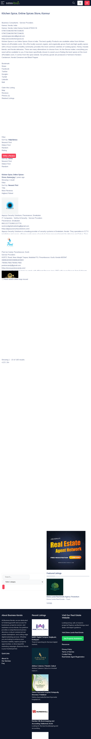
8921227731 (17, 223)
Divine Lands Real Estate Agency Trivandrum (63, 597)
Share (4, 66)
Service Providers (26, 23)
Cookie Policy (67, 654)
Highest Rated (7, 193)
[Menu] (2, 3)
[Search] (73, 3)
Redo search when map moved (16, 279)
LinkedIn (5, 79)
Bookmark (5, 63)
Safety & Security (20, 218)
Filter (4, 137)
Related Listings (8, 98)
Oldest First (6, 145)
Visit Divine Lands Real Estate (72, 632)
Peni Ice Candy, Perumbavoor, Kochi (15, 252)
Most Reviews (7, 191)
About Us (5, 658)
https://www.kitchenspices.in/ (13, 39)
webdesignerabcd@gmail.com (13, 36)
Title (3, 188)
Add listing (87, 3)
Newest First (7, 142)
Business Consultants (10, 23)
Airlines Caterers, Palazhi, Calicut (44, 666)
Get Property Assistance (73, 638)
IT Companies (7, 218)
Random (5, 148)
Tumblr (4, 77)
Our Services (6, 661)
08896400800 (18, 260)
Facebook (5, 69)
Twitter (4, 71)
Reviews (5, 93)
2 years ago (20, 177)
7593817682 (17, 263)
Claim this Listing (8, 88)
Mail (3, 82)
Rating (4, 150)
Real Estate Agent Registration (73, 657)
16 (7, 362)
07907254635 (18, 31)
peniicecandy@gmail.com (11, 265)
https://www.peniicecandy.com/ (13, 268)
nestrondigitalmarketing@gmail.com (15, 226)
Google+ (5, 74)
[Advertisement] (45, 390)
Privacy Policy (67, 649)
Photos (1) (6, 96)
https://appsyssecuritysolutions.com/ (15, 229)
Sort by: (9, 140)
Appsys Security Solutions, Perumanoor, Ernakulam (21, 215)
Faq (3, 663)
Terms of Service (68, 652)
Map (3, 90)
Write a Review (9, 156)
